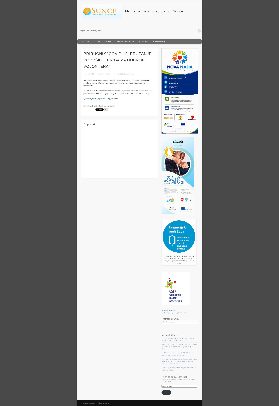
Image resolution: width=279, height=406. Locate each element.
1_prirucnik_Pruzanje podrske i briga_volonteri (100, 99)
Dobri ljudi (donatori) (125, 42)
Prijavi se (166, 392)
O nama (97, 42)
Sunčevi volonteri (129, 74)
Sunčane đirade (159, 42)
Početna (85, 42)
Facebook (199, 31)
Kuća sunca (143, 42)
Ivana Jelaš (91, 74)
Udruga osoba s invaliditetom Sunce (153, 11)
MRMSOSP (120, 74)
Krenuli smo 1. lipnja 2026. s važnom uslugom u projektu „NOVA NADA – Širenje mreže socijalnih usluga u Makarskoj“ (179, 346)
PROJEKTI (108, 42)
